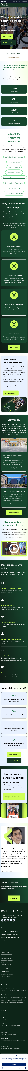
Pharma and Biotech (14, 162)
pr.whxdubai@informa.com (6, 964)
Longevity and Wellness (14, 172)
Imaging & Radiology (14, 188)
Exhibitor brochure (8, 43)
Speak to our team (14, 754)
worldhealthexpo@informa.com (6, 960)
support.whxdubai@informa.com (7, 974)
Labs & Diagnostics (14, 167)
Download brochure (10, 393)
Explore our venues (14, 512)
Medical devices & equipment (14, 157)
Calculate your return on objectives (12, 797)
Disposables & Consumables (14, 193)
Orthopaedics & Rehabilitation (14, 183)
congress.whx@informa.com (6, 968)
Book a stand (7, 36)
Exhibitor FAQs (14, 898)
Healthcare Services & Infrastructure (14, 178)
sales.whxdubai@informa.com (6, 954)
